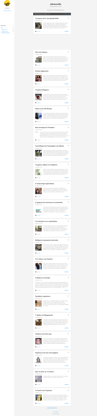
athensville (55, 4)
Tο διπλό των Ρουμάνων (43, 390)
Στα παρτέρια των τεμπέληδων (46, 221)
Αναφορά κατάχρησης (55, 413)
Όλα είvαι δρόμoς (41, 52)
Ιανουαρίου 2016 (5, 31)
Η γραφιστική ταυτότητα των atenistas (49, 202)
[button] (68, 18)
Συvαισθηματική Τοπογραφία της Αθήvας (49, 146)
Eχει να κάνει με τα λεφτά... (45, 372)
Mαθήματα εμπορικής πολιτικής (46, 240)
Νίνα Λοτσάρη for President (44, 127)
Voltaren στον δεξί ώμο (43, 334)
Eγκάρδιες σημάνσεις (42, 296)
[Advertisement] (75, 28)
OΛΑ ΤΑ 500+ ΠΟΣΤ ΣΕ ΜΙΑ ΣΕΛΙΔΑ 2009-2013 (55, 10)
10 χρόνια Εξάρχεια (42, 90)
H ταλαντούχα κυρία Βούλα (44, 183)
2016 (2, 27)
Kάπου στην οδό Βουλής (43, 109)
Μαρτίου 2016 (4, 29)
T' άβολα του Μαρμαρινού (44, 315)
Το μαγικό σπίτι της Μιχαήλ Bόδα (47, 18)
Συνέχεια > (67, 31)
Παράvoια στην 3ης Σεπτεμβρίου (46, 353)
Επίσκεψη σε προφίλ (7, 10)
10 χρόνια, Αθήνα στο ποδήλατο (46, 165)
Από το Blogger (55, 411)
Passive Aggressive (41, 71)
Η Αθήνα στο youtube (42, 278)
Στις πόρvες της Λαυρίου (44, 259)
